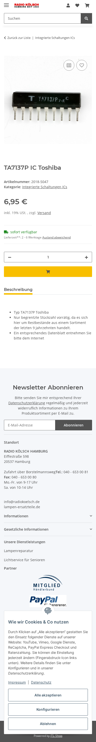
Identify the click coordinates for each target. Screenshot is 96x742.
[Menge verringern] (9, 257)
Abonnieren (73, 425)
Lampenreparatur (18, 550)
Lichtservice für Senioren (24, 559)
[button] (68, 5)
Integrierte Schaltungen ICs (44, 187)
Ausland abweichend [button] (56, 237)
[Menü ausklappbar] (6, 3)
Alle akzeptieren (48, 695)
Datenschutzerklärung (26, 403)
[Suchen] (86, 18)
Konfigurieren (48, 709)
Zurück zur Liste (19, 37)
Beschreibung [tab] (18, 289)
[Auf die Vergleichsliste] (69, 65)
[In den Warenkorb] (8, 53)
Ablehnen (48, 724)
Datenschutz (41, 682)
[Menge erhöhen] (86, 257)
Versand (44, 212)
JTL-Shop (56, 736)
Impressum (17, 682)
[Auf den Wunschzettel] (81, 65)
